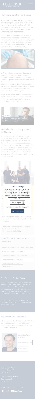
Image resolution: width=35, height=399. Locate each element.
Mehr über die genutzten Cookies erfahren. (19, 197)
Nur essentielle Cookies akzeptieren (17, 207)
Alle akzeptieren (17, 211)
